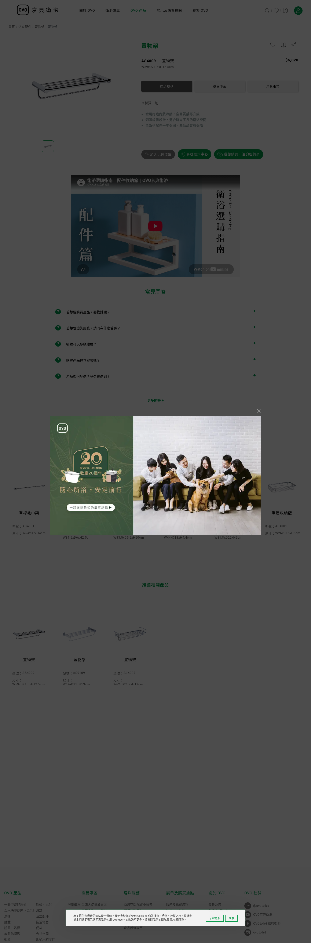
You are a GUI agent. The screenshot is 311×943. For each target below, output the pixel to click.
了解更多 (214, 918)
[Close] (258, 411)
